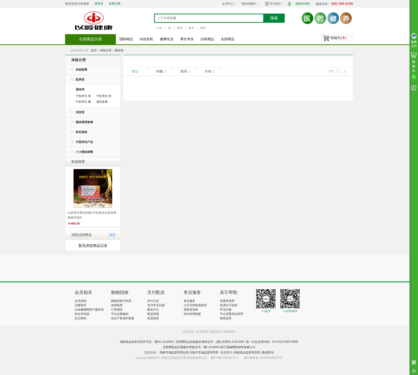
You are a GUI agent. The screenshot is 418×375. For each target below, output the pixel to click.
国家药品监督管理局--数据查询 (254, 352)
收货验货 (153, 318)
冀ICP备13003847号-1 (224, 357)
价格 (208, 71)
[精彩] (101, 268)
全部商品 (227, 39)
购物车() (338, 38)
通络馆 (119, 50)
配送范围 (153, 314)
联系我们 (216, 331)
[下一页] (344, 71)
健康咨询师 (302, 3)
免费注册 (114, 3)
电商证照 (225, 318)
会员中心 (228, 3)
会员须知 (80, 301)
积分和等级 (82, 314)
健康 (180, 28)
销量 (159, 71)
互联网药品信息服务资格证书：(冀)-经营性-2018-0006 (209, 342)
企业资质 (202, 331)
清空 (112, 235)
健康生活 (166, 39)
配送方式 (153, 309)
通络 (203, 28)
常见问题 (225, 309)
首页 (94, 50)
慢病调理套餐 (84, 122)
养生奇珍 (187, 39)
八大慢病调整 (84, 152)
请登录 (99, 3)
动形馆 (80, 112)
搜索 (274, 18)
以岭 (159, 28)
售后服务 (189, 301)
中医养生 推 (83, 96)
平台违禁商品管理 (231, 314)
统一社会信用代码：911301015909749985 (272, 342)
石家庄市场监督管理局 (203, 352)
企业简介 (189, 331)
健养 (191, 28)
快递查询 (229, 331)
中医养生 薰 (83, 101)
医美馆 (80, 79)
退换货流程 (191, 309)
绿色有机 (146, 39)
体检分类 (106, 50)
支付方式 (153, 301)
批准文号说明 (228, 305)
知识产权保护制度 (122, 318)
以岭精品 (207, 39)
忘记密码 (80, 318)
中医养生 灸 (104, 96)
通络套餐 (102, 101)
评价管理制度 (192, 314)
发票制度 (117, 305)
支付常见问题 (156, 305)
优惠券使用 (227, 301)
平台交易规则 (119, 314)
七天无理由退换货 (195, 305)
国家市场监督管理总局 (174, 352)
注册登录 (80, 305)
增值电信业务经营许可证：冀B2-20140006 (146, 342)
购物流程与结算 (121, 301)
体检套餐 (81, 69)
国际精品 (126, 39)
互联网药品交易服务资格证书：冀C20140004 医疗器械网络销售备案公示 (209, 347)
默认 (135, 71)
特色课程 (81, 132)
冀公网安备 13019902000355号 (263, 357)
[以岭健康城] (94, 20)
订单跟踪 (117, 309)
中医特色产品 (84, 142)
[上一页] (338, 71)
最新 (183, 71)
